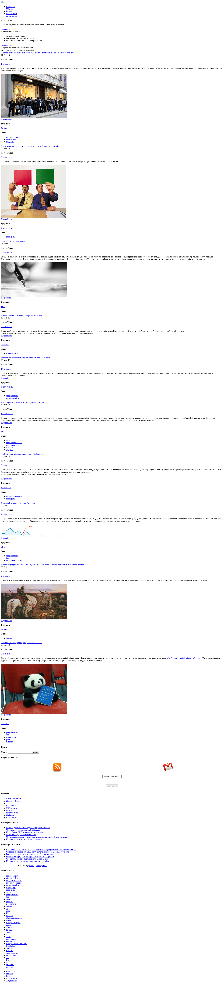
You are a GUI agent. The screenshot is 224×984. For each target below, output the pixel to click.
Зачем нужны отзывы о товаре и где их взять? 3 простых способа (30, 146)
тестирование (12, 953)
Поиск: (4, 752)
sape (8, 440)
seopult (9, 934)
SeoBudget (10, 946)
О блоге (9, 9)
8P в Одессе (172, 658)
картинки (10, 941)
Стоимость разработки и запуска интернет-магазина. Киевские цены (36, 837)
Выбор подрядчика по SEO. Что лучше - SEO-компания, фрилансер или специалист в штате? (42, 565)
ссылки (9, 447)
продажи (10, 142)
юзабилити (11, 939)
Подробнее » (6, 119)
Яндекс (9, 742)
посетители (11, 139)
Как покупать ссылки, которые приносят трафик (22, 402)
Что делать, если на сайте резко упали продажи (27, 859)
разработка (11, 955)
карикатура (11, 887)
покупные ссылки (14, 445)
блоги (8, 920)
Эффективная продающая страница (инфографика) (23, 454)
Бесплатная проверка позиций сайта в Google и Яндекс (25, 358)
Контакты (10, 6)
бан (7, 558)
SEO (3, 307)
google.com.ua (12, 396)
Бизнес (4, 128)
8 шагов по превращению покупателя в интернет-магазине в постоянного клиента (37, 53)
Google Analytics (13, 922)
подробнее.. (6, 29)
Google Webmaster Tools (16, 943)
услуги (9, 638)
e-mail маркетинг (13, 799)
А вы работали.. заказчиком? (13, 241)
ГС (7, 960)
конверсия (10, 237)
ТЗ (7, 957)
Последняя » (41, 865)
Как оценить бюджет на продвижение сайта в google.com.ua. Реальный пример (41, 849)
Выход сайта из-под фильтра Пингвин (18, 503)
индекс (9, 929)
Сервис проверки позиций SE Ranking (23, 830)
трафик (9, 450)
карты (9, 925)
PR (7, 913)
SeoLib (9, 948)
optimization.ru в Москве (190, 658)
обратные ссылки (14, 443)
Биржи (9, 11)
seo (7, 962)
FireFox (9, 950)
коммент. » (6, 64)
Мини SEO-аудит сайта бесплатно (21, 834)
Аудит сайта (11, 16)
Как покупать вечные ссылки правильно (24, 839)
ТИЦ (8, 936)
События (5, 344)
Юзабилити (6, 487)
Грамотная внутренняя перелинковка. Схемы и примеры (31, 854)
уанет (8, 739)
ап (7, 908)
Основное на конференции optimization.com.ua (21, 643)
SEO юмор (11, 806)
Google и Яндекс (13, 801)
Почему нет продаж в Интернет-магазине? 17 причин (30, 856)
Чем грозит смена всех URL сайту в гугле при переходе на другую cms (37, 852)
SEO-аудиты (11, 808)
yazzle (8, 932)
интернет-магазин (14, 137)
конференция (12, 353)
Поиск (35, 752)
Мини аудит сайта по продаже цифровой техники (28, 827)
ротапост (10, 964)
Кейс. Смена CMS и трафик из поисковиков (25, 832)
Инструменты (7, 228)
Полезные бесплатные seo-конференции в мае (21, 315)
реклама (9, 901)
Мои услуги (11, 13)
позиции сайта (12, 398)
